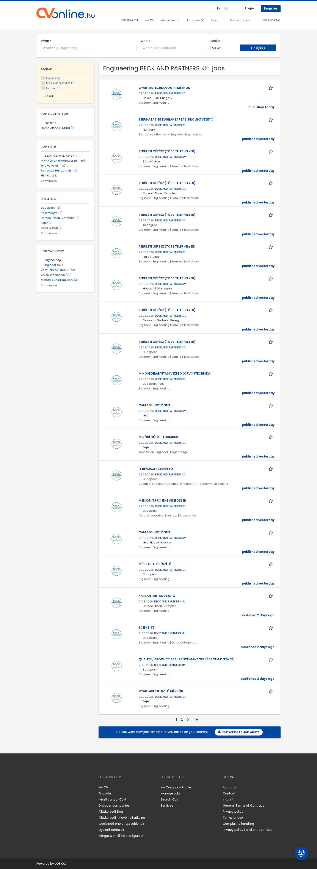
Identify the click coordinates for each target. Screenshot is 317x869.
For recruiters (240, 20)
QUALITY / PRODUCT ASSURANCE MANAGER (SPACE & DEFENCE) (187, 659)
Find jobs (105, 793)
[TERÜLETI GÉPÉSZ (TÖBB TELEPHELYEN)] (117, 158)
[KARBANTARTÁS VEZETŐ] (117, 602)
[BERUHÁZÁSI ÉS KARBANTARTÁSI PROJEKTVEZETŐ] (117, 126)
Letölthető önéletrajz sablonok (121, 823)
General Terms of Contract (243, 805)
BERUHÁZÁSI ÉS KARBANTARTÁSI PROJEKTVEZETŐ (176, 119)
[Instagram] (47, 787)
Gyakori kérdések (111, 830)
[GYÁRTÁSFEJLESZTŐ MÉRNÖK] (117, 697)
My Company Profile (176, 787)
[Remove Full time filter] (43, 123)
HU (226, 8)
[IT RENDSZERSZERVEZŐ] (117, 475)
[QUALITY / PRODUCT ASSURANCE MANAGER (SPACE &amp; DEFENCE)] (117, 666)
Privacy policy (233, 811)
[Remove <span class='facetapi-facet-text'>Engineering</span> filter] (43, 78)
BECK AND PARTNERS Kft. (170, 93)
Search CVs (169, 799)
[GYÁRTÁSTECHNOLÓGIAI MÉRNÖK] (117, 94)
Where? (146, 41)
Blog (214, 20)
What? (46, 41)
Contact (229, 793)
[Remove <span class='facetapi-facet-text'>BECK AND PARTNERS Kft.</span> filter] (43, 83)
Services (167, 805)
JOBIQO (60, 863)
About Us (229, 787)
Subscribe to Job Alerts (240, 732)
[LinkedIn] (54, 787)
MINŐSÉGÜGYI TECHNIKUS (158, 437)
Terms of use (233, 817)
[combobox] (89, 48)
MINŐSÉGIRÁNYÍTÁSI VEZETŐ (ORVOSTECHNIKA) (175, 373)
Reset (49, 96)
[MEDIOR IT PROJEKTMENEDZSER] (117, 507)
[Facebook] (39, 787)
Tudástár (194, 20)
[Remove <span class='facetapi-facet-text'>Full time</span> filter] (43, 88)
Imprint (228, 799)
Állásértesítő (170, 20)
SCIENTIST (146, 627)
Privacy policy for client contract (247, 830)
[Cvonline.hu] (65, 13)
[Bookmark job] (271, 88)
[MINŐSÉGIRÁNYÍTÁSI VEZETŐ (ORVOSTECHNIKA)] (117, 380)
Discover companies (114, 805)
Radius (215, 41)
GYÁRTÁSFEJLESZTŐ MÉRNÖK (161, 691)
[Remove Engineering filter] (43, 260)
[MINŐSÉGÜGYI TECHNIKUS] (117, 443)
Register (270, 8)
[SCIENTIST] (117, 634)
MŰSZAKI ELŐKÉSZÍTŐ (155, 564)
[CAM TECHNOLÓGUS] (117, 412)
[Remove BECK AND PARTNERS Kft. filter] (43, 155)
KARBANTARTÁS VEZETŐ (157, 596)
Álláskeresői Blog (111, 811)
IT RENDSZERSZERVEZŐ (156, 469)
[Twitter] (60, 787)
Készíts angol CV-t (112, 799)
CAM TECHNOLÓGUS (154, 405)
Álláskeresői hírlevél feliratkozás (122, 817)
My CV (149, 20)
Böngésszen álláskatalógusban (121, 836)
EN (219, 8)
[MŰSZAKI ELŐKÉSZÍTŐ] (117, 570)
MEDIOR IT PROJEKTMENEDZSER (162, 500)
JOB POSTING (271, 20)
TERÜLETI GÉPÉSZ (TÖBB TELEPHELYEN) (167, 151)
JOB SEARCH (129, 20)
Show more (49, 181)
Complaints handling (238, 823)
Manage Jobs (171, 793)
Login (249, 8)
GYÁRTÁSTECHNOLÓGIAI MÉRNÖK (164, 88)
